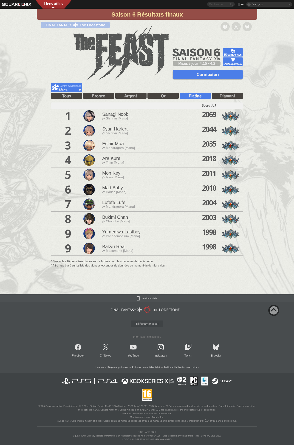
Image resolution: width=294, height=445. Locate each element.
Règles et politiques (117, 367)
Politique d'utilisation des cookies (181, 367)
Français (257, 4)
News (107, 355)
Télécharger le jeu (147, 324)
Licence (100, 367)
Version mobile (149, 298)
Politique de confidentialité (146, 367)
